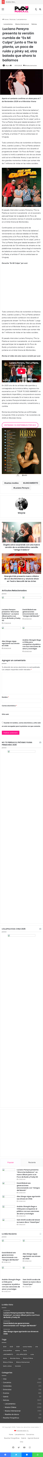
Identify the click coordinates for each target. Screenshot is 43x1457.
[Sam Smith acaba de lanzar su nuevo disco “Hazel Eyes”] (8, 1222)
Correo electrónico (9, 706)
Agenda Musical (33, 1438)
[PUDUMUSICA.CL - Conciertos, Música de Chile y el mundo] (21, 9)
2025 (11, 1346)
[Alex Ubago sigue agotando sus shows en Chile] (11, 633)
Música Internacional (23, 1362)
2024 (4, 1346)
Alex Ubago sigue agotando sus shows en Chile (10, 643)
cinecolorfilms (7, 1350)
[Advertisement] (21, 1133)
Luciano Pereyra (22, 488)
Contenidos (7, 1386)
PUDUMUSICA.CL (22, 1431)
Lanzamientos (22, 19)
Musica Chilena (28, 1358)
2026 (17, 1346)
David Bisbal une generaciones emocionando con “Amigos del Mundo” (31, 612)
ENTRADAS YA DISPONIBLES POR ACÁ (20, 425)
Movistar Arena (15, 1358)
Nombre (5, 697)
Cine (4, 1379)
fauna (25, 1350)
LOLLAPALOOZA (21, 1354)
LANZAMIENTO (31, 483)
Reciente (32, 1162)
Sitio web (5, 714)
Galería (5, 1397)
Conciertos (7, 1382)
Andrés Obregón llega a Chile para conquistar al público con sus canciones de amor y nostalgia (31, 644)
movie (5, 1358)
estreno (17, 1350)
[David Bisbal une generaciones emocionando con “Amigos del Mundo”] (31, 601)
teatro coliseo (7, 1366)
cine (36, 1346)
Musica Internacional (22, 24)
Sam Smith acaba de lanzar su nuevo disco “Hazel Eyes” (28, 1221)
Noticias (12, 19)
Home (6, 19)
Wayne (7, 65)
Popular (10, 1162)
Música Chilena (8, 1362)
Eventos (6, 1393)
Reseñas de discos (12, 1414)
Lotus (32, 1354)
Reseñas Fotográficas (11, 1418)
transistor (18, 1366)
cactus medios (12, 483)
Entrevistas (7, 1389)
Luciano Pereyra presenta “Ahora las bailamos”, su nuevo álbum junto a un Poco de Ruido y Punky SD (11, 615)
